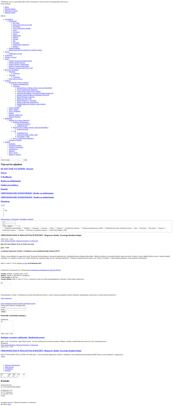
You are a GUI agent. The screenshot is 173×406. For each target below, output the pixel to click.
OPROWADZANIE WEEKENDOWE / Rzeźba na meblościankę (27, 197)
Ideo (9, 404)
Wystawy (59, 228)
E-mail (3, 307)
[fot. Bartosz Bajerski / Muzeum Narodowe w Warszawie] (19, 345)
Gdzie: (4, 226)
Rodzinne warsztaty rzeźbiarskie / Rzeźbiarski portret (22, 337)
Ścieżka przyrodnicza (9, 185)
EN (6, 210)
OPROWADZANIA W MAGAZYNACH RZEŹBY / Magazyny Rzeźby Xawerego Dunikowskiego (41, 351)
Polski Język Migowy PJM (58, 230)
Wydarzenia (15, 219)
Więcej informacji (6, 298)
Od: (3, 222)
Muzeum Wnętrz (10, 12)
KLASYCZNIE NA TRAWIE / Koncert (17, 169)
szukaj (3, 160)
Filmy (52, 228)
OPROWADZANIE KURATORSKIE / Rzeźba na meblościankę (27, 193)
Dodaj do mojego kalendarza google (23, 303)
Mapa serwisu (9, 367)
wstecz (3, 356)
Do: (3, 224)
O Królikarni (6, 177)
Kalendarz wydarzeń (26, 219)
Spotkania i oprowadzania (13, 228)
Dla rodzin (152, 228)
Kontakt (4, 189)
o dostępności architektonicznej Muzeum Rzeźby (45, 270)
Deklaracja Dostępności (12, 365)
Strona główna (5, 219)
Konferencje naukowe (72, 228)
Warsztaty (35, 228)
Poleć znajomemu (6, 303)
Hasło (3, 309)
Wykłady (27, 228)
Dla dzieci (143, 228)
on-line (25, 263)
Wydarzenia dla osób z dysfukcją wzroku (118, 228)
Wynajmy (8, 370)
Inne (135, 228)
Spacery (21, 230)
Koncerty (44, 228)
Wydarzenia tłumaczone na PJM (92, 228)
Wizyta (4, 173)
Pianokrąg (5, 201)
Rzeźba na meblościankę (11, 181)
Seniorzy (161, 228)
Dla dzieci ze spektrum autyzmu (36, 230)
